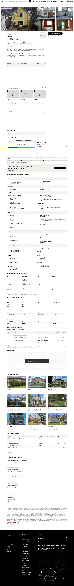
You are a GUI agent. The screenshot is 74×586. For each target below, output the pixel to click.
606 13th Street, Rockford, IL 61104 (13, 440)
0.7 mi (63, 342)
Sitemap (23, 575)
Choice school (44, 342)
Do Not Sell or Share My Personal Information (46, 545)
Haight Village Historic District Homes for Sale (15, 471)
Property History (28, 4)
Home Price (9, 156)
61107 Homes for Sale (11, 497)
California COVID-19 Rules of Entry (60, 548)
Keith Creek (26, 109)
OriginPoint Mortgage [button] (20, 140)
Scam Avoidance (44, 546)
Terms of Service (58, 545)
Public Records (36, 4)
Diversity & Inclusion (26, 560)
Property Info (21, 4)
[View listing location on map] (43, 35)
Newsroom (9, 551)
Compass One (25, 546)
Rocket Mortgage (28, 140)
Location (14, 4)
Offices (8, 549)
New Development (25, 563)
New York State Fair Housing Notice (44, 574)
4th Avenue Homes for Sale (12, 462)
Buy (34, 1)
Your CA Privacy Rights (43, 549)
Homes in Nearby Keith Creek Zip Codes (16, 493)
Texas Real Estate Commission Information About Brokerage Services (49, 571)
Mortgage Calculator (26, 553)
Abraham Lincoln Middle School (19, 337)
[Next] (71, 19)
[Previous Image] (9, 382)
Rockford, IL (13, 39)
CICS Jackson (16, 342)
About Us (8, 537)
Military (23, 569)
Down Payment (40, 156)
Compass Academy (26, 555)
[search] (30, 1)
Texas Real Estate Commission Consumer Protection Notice (48, 572)
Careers (8, 546)
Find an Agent (25, 551)
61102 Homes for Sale (11, 503)
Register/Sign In (70, 1)
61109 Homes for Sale (11, 499)
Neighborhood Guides (26, 562)
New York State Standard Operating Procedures (46, 575)
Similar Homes (48, 4)
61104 (17, 39)
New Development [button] (54, 1)
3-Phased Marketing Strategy (27, 542)
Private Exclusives (25, 539)
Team (8, 539)
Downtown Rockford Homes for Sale (13, 469)
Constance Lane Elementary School (20, 335)
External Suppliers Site (26, 572)
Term (8, 151)
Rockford (21, 109)
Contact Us (9, 548)
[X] (66, 539)
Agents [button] (62, 1)
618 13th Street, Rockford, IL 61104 (13, 447)
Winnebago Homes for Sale (12, 487)
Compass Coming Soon (26, 541)
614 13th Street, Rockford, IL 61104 (13, 443)
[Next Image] (25, 382)
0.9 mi (63, 340)
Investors (8, 542)
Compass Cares (25, 558)
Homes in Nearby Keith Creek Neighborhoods (17, 460)
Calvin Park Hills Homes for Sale (12, 467)
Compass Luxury (25, 549)
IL (11, 109)
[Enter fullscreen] (44, 112)
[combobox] (18, 1)
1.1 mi (63, 335)
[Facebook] (66, 537)
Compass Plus (24, 556)
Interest (38, 151)
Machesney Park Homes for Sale (12, 485)
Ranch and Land (25, 570)
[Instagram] (66, 534)
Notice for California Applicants (47, 548)
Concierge (24, 537)
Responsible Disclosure (51, 546)
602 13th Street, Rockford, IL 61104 (13, 445)
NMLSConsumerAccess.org (55, 580)
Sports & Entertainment (26, 567)
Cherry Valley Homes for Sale (12, 483)
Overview (9, 4)
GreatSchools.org (23, 346)
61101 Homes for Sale (10, 501)
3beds (8, 38)
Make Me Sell (24, 548)
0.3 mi (63, 337)
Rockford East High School (18, 340)
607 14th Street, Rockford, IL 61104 (13, 449)
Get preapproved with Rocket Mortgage (55, 35)
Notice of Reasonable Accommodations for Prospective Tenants (48, 576)
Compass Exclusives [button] (45, 1)
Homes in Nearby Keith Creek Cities (15, 476)
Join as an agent (10, 544)
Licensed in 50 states (41, 581)
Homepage (8, 109)
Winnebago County (16, 109)
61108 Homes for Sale (11, 495)
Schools (42, 4)
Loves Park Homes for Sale (11, 481)
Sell (39, 1)
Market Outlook (25, 544)
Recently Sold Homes (26, 574)
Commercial (24, 565)
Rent (37, 1)
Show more (9, 473)
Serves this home (44, 335)
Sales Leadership (10, 541)
